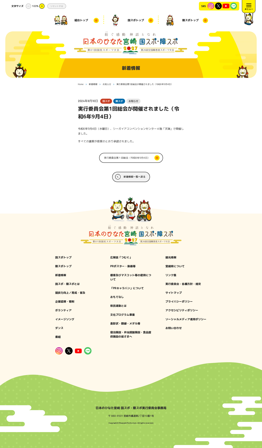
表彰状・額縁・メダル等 (125, 323)
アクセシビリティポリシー (181, 310)
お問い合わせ (173, 328)
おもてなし (117, 297)
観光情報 (170, 257)
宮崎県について (175, 266)
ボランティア (63, 310)
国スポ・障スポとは (67, 284)
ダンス (59, 328)
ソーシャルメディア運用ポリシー (185, 319)
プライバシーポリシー (179, 301)
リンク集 (170, 275)
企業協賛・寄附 (64, 301)
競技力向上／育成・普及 (70, 293)
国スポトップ (63, 257)
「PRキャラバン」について (127, 288)
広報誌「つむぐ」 (121, 257)
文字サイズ (17, 6)
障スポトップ (63, 266)
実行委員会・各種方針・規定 (183, 284)
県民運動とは (118, 306)
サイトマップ (173, 293)
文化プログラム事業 (122, 315)
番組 (58, 337)
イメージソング (64, 319)
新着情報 (60, 275)
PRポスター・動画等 (123, 266)
